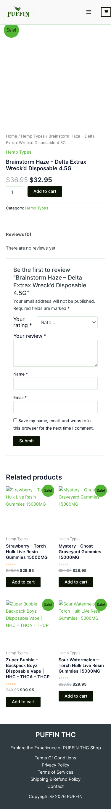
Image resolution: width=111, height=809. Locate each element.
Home (11, 136)
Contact (55, 786)
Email (20, 397)
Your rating (22, 322)
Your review (29, 336)
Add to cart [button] (23, 582)
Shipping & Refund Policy (55, 779)
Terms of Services (55, 772)
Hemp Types (33, 136)
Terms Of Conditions (55, 758)
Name (20, 373)
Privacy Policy (55, 765)
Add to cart (44, 191)
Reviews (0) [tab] (18, 234)
